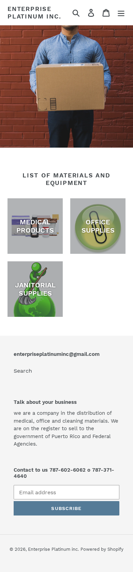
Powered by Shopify (101, 549)
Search (23, 371)
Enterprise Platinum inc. (34, 12)
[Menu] (121, 12)
